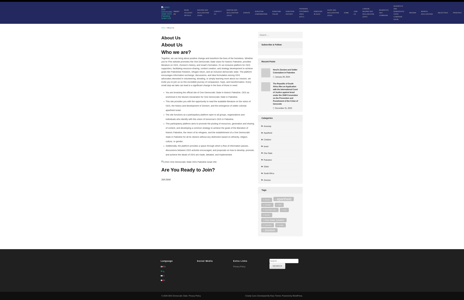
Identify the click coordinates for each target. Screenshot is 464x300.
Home (346, 13)
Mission (412, 13)
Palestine (268, 160)
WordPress (297, 296)
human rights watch (270, 210)
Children (267, 140)
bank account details (188, 12)
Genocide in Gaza (318, 13)
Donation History (290, 13)
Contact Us (218, 13)
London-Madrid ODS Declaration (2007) (368, 13)
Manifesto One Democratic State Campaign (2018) (399, 12)
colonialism (268, 205)
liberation (267, 215)
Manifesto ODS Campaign (384, 12)
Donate (246, 13)
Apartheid (268, 133)
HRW (279, 205)
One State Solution (274, 220)
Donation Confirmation (261, 13)
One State (268, 153)
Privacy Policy (239, 267)
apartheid (284, 199)
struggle (281, 225)
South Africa (269, 173)
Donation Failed (276, 13)
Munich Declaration (427, 13)
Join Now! (166, 179)
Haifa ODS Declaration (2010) (333, 12)
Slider (266, 167)
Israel (266, 146)
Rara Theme (275, 296)
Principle (457, 13)
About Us (176, 13)
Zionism (267, 180)
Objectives (443, 13)
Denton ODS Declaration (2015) (232, 12)
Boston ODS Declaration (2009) (203, 12)
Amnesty (267, 126)
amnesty (267, 199)
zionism (270, 230)
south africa (268, 225)
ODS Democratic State (178, 296)
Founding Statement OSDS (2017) (304, 13)
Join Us (356, 13)
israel (284, 210)
